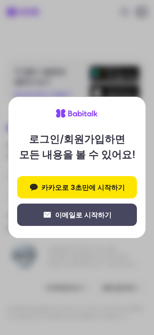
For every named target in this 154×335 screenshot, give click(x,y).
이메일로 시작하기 (83, 214)
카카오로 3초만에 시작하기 (83, 187)
